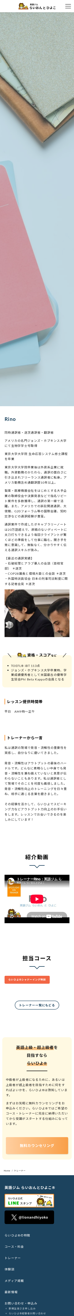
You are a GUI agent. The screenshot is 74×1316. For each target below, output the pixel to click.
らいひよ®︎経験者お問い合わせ (27, 1313)
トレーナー (13, 1258)
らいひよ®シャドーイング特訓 (27, 979)
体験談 (9, 1269)
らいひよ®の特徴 (17, 1235)
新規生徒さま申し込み (22, 1308)
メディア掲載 (14, 1280)
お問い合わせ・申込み (21, 1303)
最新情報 (11, 1292)
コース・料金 (14, 1246)
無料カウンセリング (37, 1145)
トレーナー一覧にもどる (37, 1005)
